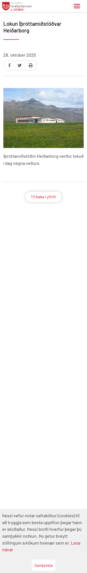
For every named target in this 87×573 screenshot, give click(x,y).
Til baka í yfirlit (43, 196)
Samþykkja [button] (44, 565)
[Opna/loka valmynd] (77, 6)
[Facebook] (9, 65)
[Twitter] (20, 65)
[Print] (31, 65)
